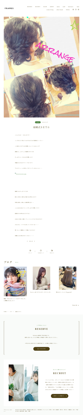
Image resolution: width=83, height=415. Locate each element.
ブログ (11, 311)
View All (74, 305)
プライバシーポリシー (8, 410)
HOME (5, 311)
